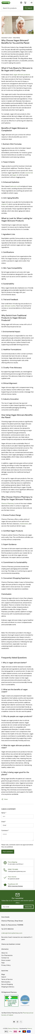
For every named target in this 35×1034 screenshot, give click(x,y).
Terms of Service (7, 979)
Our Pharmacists (7, 955)
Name (3, 813)
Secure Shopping (7, 984)
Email (3, 822)
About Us (4, 953)
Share (6, 799)
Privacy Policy (6, 965)
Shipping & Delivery (7, 987)
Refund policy (5, 982)
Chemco (29, 1028)
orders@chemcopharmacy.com (11, 933)
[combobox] (17, 8)
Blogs (3, 974)
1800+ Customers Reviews (15, 886)
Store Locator (6, 960)
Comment (5, 830)
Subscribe (28, 907)
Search (29, 8)
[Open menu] (31, 3)
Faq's (3, 963)
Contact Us (5, 958)
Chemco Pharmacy (13, 1028)
